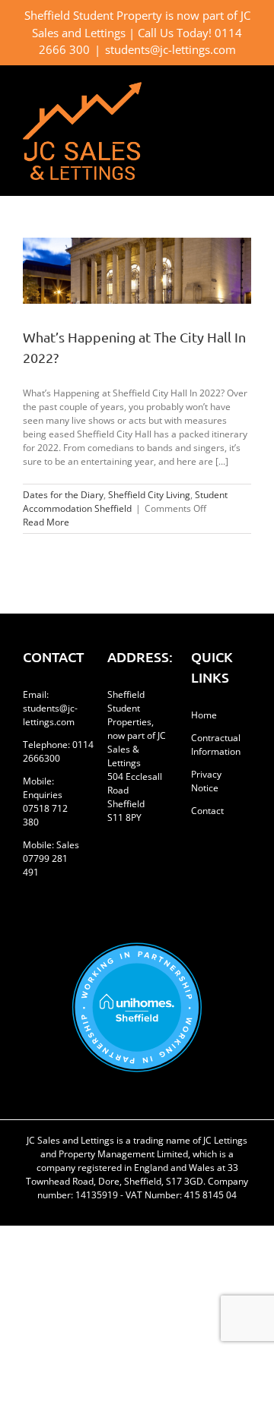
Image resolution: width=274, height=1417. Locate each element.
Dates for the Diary (63, 494)
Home (204, 714)
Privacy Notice (206, 781)
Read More (46, 522)
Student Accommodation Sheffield (125, 501)
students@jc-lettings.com (170, 49)
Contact (207, 810)
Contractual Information (216, 744)
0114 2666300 (58, 751)
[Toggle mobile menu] (245, 90)
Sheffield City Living (149, 494)
